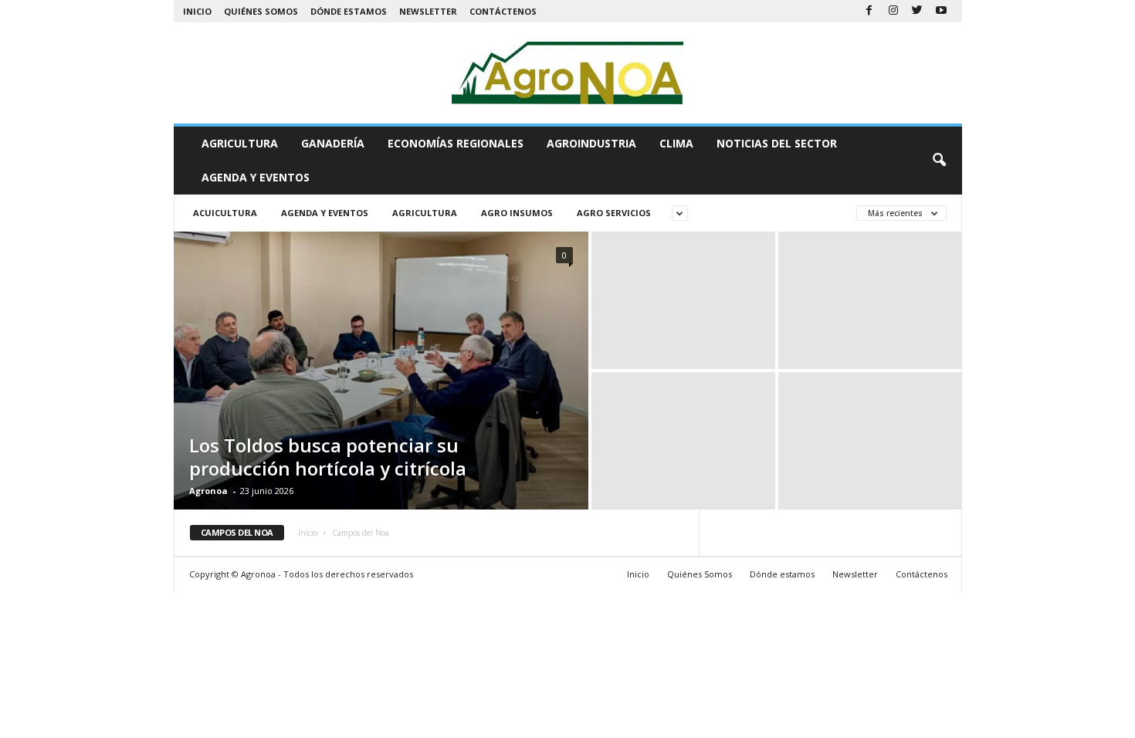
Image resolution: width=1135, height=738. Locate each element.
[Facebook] (869, 11)
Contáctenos (503, 11)
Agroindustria (591, 143)
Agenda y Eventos (256, 177)
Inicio (197, 11)
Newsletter (428, 11)
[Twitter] (917, 11)
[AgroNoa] (568, 73)
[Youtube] (941, 11)
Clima (676, 143)
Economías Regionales (455, 143)
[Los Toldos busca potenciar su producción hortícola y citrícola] (381, 370)
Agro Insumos (517, 212)
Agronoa (208, 490)
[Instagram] (893, 11)
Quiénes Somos (261, 11)
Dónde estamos (348, 11)
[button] (939, 161)
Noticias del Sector (777, 143)
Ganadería (332, 143)
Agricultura (240, 143)
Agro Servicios (614, 212)
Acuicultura (225, 212)
